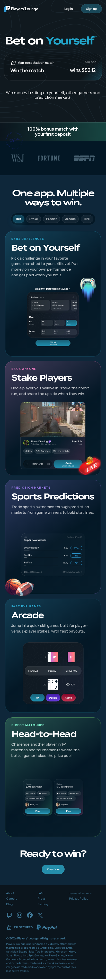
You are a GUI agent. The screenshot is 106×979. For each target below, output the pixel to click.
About (10, 893)
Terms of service (80, 893)
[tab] (18, 219)
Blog (9, 904)
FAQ (40, 893)
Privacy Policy (78, 898)
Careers (11, 898)
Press (42, 898)
